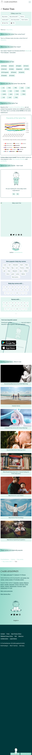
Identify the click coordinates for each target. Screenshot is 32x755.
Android (16, 575)
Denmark (11, 584)
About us (20, 636)
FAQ (16, 636)
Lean (10, 97)
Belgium (26, 583)
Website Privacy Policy (7, 636)
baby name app (16, 322)
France (17, 584)
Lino (17, 94)
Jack (4, 271)
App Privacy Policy (16, 634)
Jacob (12, 274)
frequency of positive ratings (16, 107)
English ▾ (16, 620)
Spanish (22, 72)
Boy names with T (14, 16)
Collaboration (4, 638)
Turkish (12, 75)
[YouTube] (17, 614)
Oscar (9, 271)
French (26, 66)
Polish (27, 69)
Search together (15, 754)
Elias (16, 97)
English (19, 66)
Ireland (7, 586)
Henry (7, 274)
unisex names (9, 579)
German (4, 69)
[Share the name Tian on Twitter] (13, 235)
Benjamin (15, 271)
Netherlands (13, 586)
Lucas (4, 265)
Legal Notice (13, 638)
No (17, 194)
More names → (15, 277)
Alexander (15, 265)
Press (8, 634)
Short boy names (15, 19)
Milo (16, 87)
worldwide (3, 161)
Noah (17, 91)
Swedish (4, 75)
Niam (24, 94)
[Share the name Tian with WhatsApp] (16, 235)
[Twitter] (11, 614)
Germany (21, 584)
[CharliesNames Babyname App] (9, 2)
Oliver (26, 265)
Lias (4, 97)
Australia (22, 159)
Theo (8, 268)
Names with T (5, 19)
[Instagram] (20, 614)
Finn (3, 268)
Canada (17, 159)
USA (13, 159)
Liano (4, 91)
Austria (21, 583)
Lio (3, 87)
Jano (11, 94)
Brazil (2, 584)
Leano (4, 94)
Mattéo (23, 274)
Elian (24, 91)
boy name (9, 29)
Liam (22, 87)
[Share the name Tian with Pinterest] (18, 235)
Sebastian (3, 40)
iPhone (24, 575)
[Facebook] (14, 614)
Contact (3, 634)
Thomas (22, 268)
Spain (24, 586)
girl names (23, 578)
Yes (14, 194)
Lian (11, 91)
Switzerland (4, 588)
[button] (3, 218)
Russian (14, 72)
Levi (28, 87)
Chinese (4, 66)
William (26, 271)
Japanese (19, 69)
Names (22, 16)
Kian (9, 87)
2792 (13, 23)
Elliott (27, 268)
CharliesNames (18, 252)
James (17, 274)
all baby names (19, 579)
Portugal (19, 586)
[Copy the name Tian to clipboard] (21, 235)
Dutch (11, 66)
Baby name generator (7, 591)
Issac (21, 271)
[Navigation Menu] (30, 2)
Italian (12, 69)
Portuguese (5, 72)
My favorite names (25, 754)
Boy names (4, 16)
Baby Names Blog (5, 594)
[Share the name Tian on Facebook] (11, 235)
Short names (24, 19)
